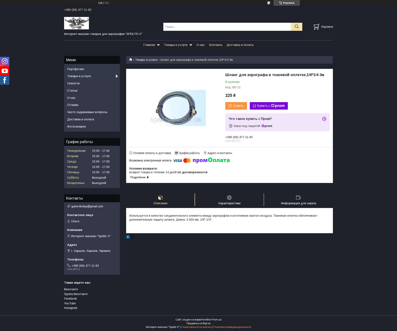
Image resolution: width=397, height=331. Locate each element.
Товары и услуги (176, 45)
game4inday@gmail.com (87, 206)
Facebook (70, 298)
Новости (73, 83)
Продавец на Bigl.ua (198, 323)
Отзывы (72, 104)
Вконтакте (71, 289)
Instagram (70, 307)
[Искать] (296, 27)
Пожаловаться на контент (197, 327)
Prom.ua (216, 319)
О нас (200, 45)
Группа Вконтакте (76, 294)
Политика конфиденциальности (232, 327)
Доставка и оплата (240, 45)
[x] (132, 237)
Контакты (215, 45)
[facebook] (128, 237)
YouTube (70, 303)
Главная (149, 45)
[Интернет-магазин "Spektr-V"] (111, 23)
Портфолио (75, 69)
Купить (238, 106)
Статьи (72, 90)
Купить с (263, 106)
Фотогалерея (76, 126)
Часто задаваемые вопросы (87, 112)
